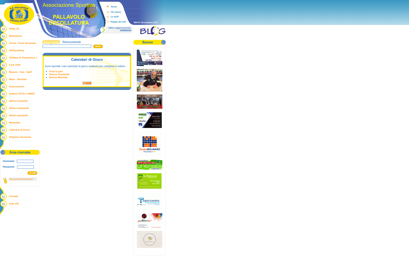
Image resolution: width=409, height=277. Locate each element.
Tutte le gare (56, 71)
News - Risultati (18, 79)
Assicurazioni (16, 86)
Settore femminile (19, 108)
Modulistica (15, 36)
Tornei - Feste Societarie (22, 43)
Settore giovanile (18, 115)
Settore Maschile (58, 77)
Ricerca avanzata (71, 41)
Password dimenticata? (21, 179)
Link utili (14, 203)
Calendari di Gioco (19, 130)
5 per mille (14, 65)
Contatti (13, 196)
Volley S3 (14, 28)
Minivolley (14, 122)
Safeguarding (16, 50)
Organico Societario (20, 137)
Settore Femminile (59, 74)
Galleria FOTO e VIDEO (22, 93)
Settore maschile (18, 101)
